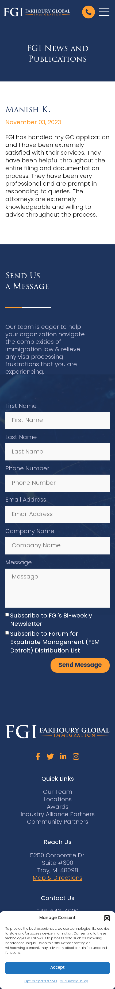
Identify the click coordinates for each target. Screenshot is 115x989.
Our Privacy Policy (74, 981)
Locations (58, 800)
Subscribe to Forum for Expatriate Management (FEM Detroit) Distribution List (55, 642)
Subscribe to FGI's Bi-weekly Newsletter (51, 620)
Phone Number (27, 469)
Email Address (25, 500)
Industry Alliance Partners (58, 815)
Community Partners (57, 822)
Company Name (29, 532)
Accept (57, 968)
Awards (57, 807)
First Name (21, 406)
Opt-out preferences (41, 981)
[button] (107, 918)
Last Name (21, 438)
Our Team (57, 792)
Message (18, 563)
